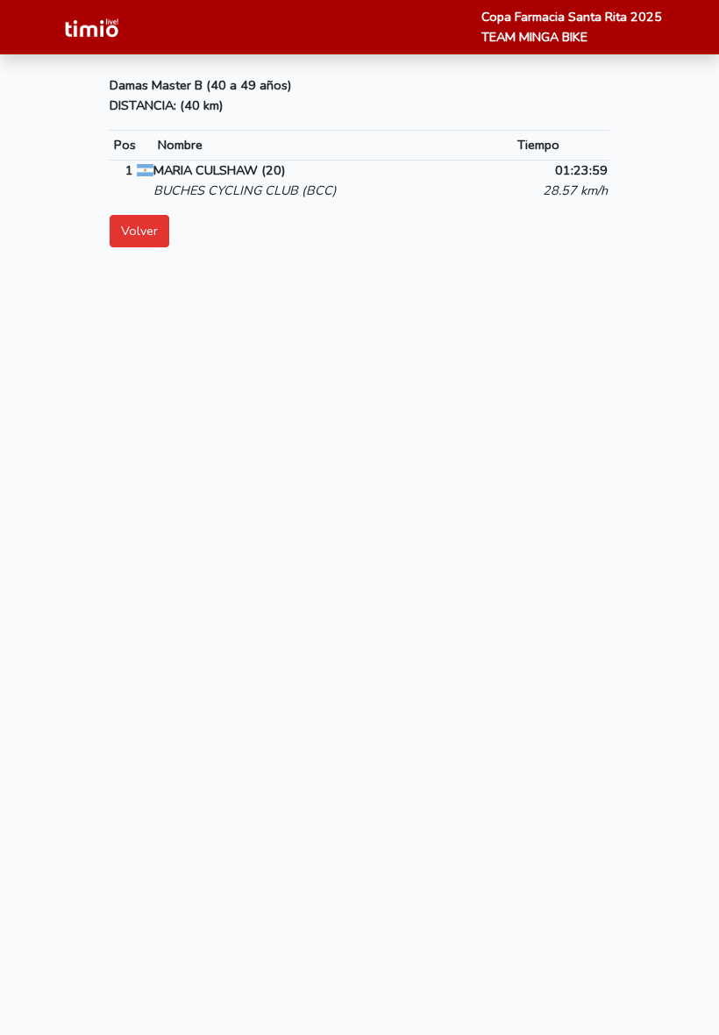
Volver (139, 230)
